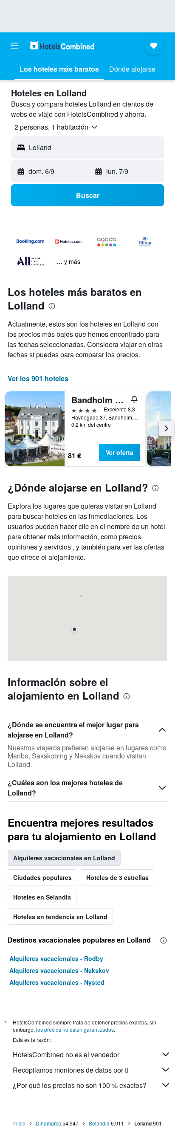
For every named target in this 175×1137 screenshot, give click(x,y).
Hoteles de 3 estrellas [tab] (117, 877)
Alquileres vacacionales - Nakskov (59, 970)
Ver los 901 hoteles (38, 378)
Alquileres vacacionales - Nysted (56, 982)
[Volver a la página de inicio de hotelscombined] (62, 45)
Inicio (19, 1123)
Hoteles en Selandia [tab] (42, 897)
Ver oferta (119, 452)
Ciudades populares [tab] (42, 877)
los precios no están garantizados (75, 1029)
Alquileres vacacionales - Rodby (56, 958)
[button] (14, 45)
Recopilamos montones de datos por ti (70, 1070)
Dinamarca (48, 1123)
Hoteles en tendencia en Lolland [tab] (60, 916)
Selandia (99, 1123)
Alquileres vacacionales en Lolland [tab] (64, 857)
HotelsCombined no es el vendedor (66, 1054)
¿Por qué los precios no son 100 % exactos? (80, 1085)
